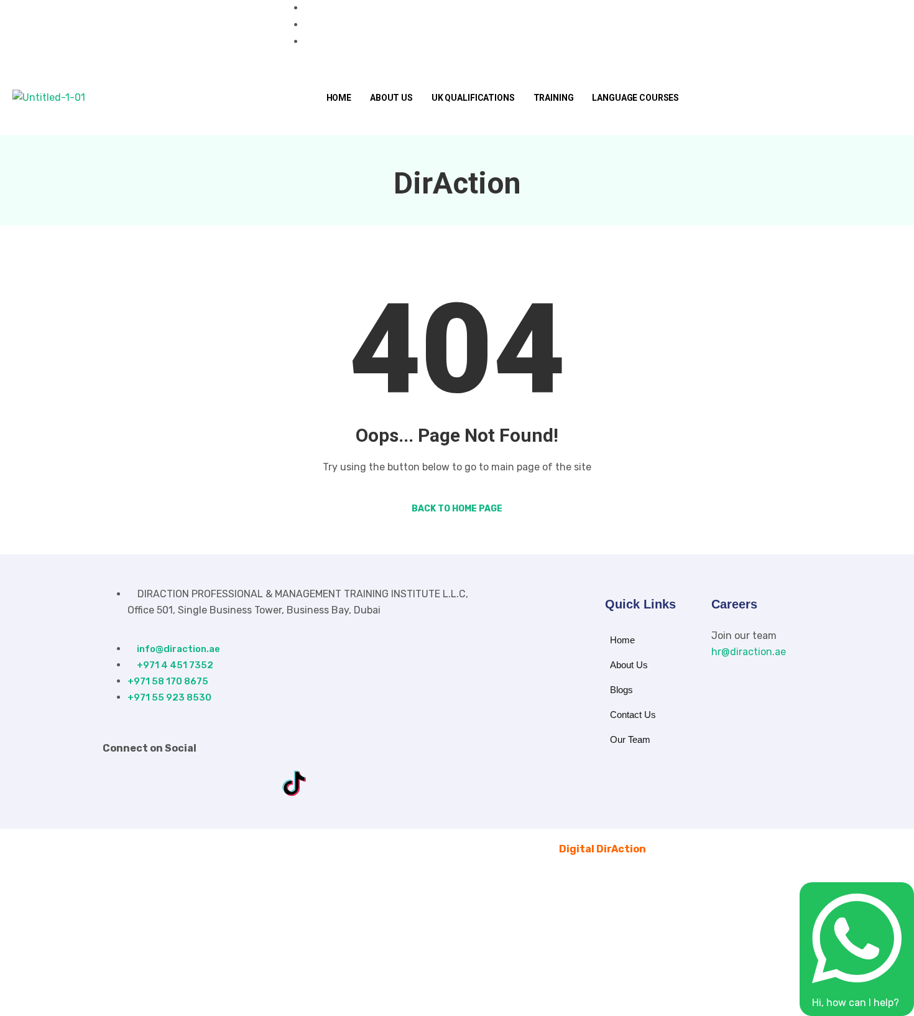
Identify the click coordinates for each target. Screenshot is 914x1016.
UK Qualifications (473, 98)
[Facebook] (121, 30)
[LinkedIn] (163, 30)
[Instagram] (142, 30)
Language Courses (635, 98)
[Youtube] (184, 30)
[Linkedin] (204, 783)
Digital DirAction (602, 849)
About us (391, 98)
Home (338, 98)
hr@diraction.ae (748, 652)
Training (553, 98)
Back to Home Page (457, 508)
